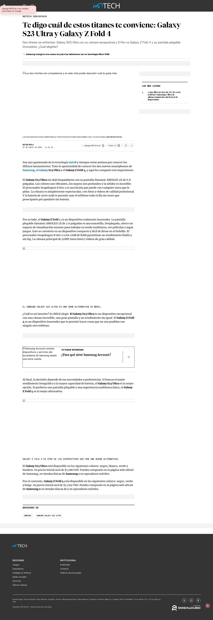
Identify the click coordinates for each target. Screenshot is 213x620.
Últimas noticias (19, 585)
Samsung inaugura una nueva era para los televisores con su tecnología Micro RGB (67, 54)
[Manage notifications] (207, 605)
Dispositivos (40, 16)
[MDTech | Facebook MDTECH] (198, 600)
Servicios (16, 581)
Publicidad (65, 564)
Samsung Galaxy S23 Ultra (49, 516)
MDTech (27, 16)
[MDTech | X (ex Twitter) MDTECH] (184, 600)
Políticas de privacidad (70, 573)
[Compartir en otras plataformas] (131, 145)
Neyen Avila (28, 145)
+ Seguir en (112, 145)
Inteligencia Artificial (21, 573)
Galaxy (43, 170)
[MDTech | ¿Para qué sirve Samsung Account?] (128, 357)
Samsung (27, 516)
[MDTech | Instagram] (191, 600)
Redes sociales (19, 577)
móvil (73, 162)
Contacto (64, 568)
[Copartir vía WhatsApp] (126, 145)
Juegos (15, 564)
